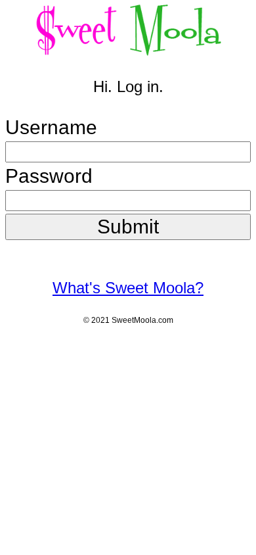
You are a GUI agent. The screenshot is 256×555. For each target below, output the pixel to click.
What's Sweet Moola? (128, 288)
